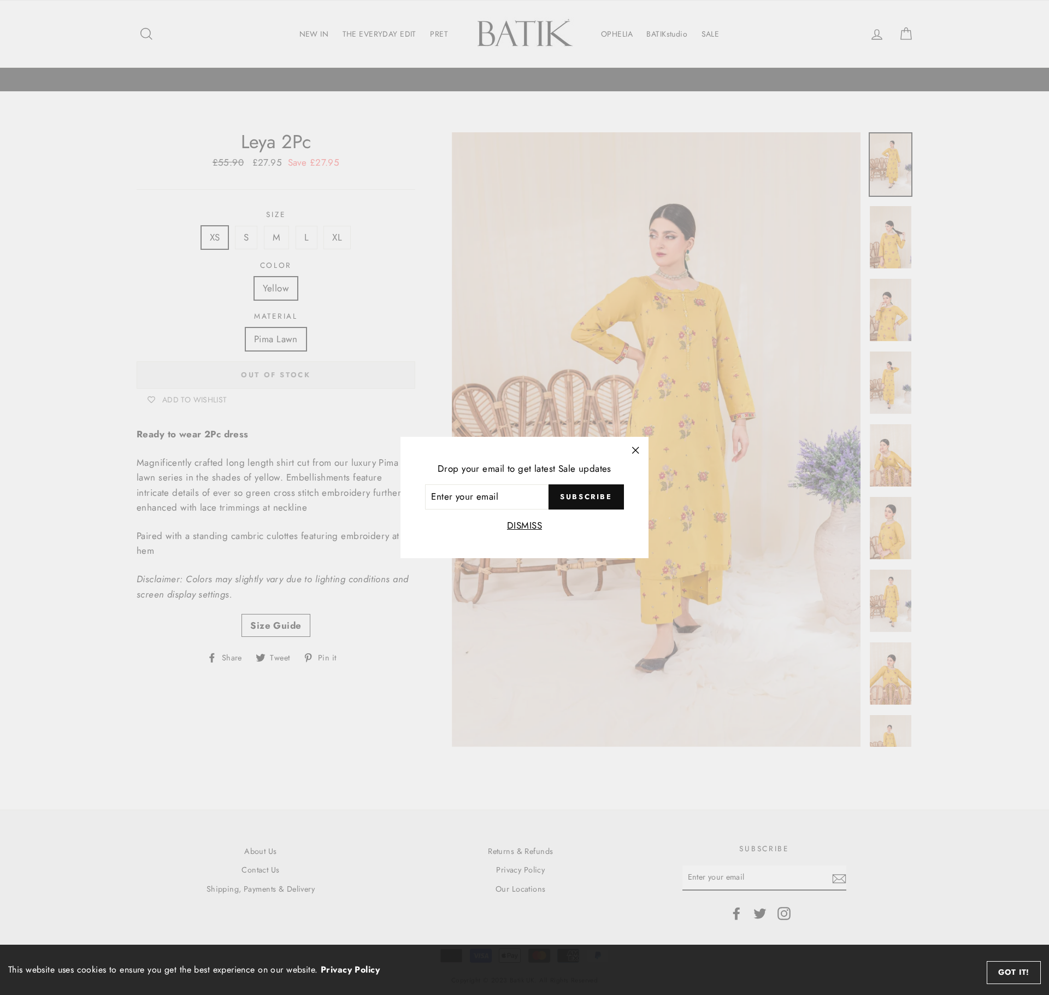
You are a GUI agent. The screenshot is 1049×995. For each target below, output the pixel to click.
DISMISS (524, 525)
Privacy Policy (350, 969)
